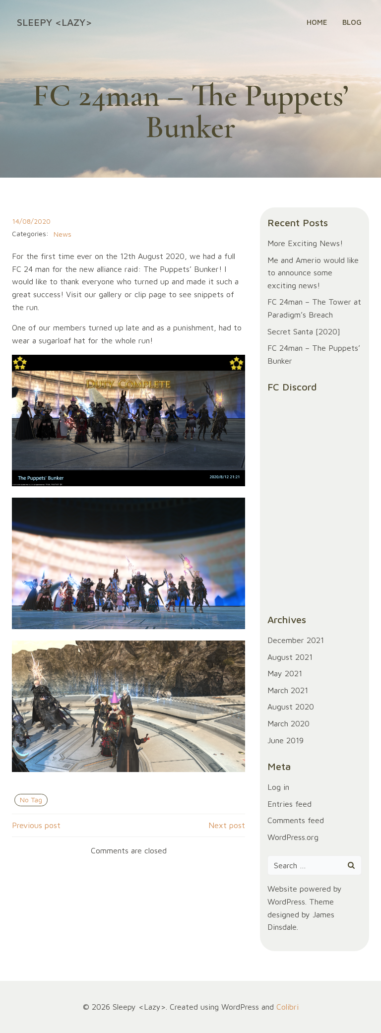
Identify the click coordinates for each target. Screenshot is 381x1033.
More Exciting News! (305, 243)
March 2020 (288, 723)
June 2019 (285, 740)
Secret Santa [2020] (303, 331)
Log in (278, 786)
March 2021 (287, 690)
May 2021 (284, 673)
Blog (352, 22)
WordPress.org (292, 837)
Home (317, 22)
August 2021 (290, 656)
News (62, 234)
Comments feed (295, 820)
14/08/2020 (31, 221)
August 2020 (290, 706)
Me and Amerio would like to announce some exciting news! (313, 273)
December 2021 (295, 640)
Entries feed (289, 803)
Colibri (287, 1006)
